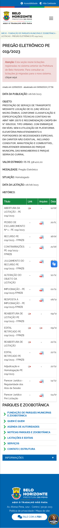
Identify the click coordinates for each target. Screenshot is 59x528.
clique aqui (11, 77)
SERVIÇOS (13, 443)
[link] (29, 517)
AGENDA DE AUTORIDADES (23, 426)
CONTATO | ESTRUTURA (21, 449)
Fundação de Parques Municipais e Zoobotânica (31, 33)
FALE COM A (31, 517)
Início (4, 33)
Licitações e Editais (20, 437)
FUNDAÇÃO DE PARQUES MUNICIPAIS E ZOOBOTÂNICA (29, 414)
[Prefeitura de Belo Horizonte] (17, 16)
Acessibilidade (31, 3)
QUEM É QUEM (16, 421)
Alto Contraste (49, 3)
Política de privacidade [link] (21, 510)
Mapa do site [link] (43, 510)
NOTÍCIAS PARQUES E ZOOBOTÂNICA (28, 432)
